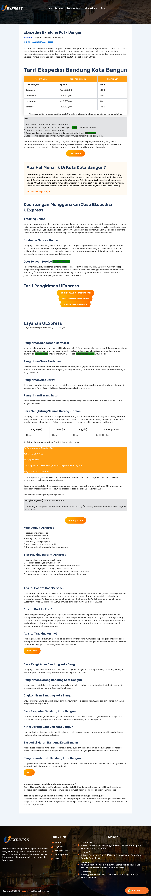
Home (49, 8)
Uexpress (26, 891)
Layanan (59, 8)
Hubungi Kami (90, 8)
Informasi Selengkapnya (38, 191)
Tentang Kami (73, 8)
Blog (103, 8)
